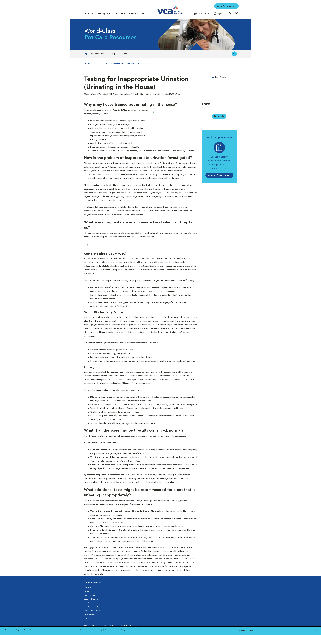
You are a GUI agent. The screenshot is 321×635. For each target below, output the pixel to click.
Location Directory (91, 599)
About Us (88, 14)
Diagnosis (219, 116)
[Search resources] (234, 53)
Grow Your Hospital (91, 614)
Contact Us (88, 591)
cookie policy (98, 630)
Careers (132, 14)
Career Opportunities (92, 611)
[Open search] (230, 13)
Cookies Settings (246, 630)
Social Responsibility (91, 607)
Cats (125, 54)
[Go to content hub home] (85, 53)
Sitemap (87, 618)
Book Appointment (226, 6)
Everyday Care (103, 14)
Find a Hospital (89, 595)
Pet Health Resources (92, 63)
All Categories (97, 54)
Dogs (113, 54)
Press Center (119, 14)
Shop (144, 14)
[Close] (317, 630)
